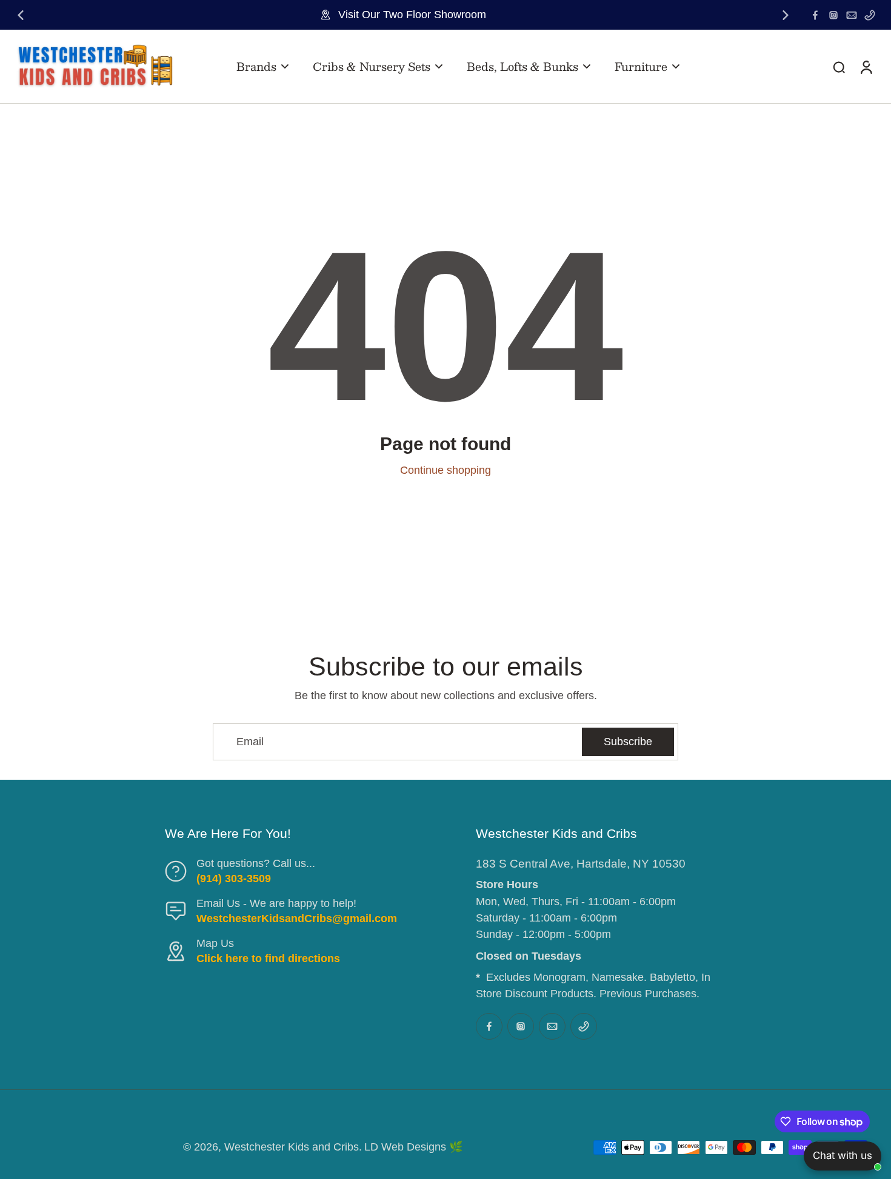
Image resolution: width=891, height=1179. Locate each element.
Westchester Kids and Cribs (291, 1147)
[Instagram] (833, 15)
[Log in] (865, 66)
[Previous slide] (21, 15)
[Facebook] (815, 15)
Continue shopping (445, 470)
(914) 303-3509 (233, 878)
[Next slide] (785, 15)
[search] (839, 67)
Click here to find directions (268, 958)
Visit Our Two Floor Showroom (412, 14)
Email (250, 742)
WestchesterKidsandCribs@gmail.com (296, 918)
